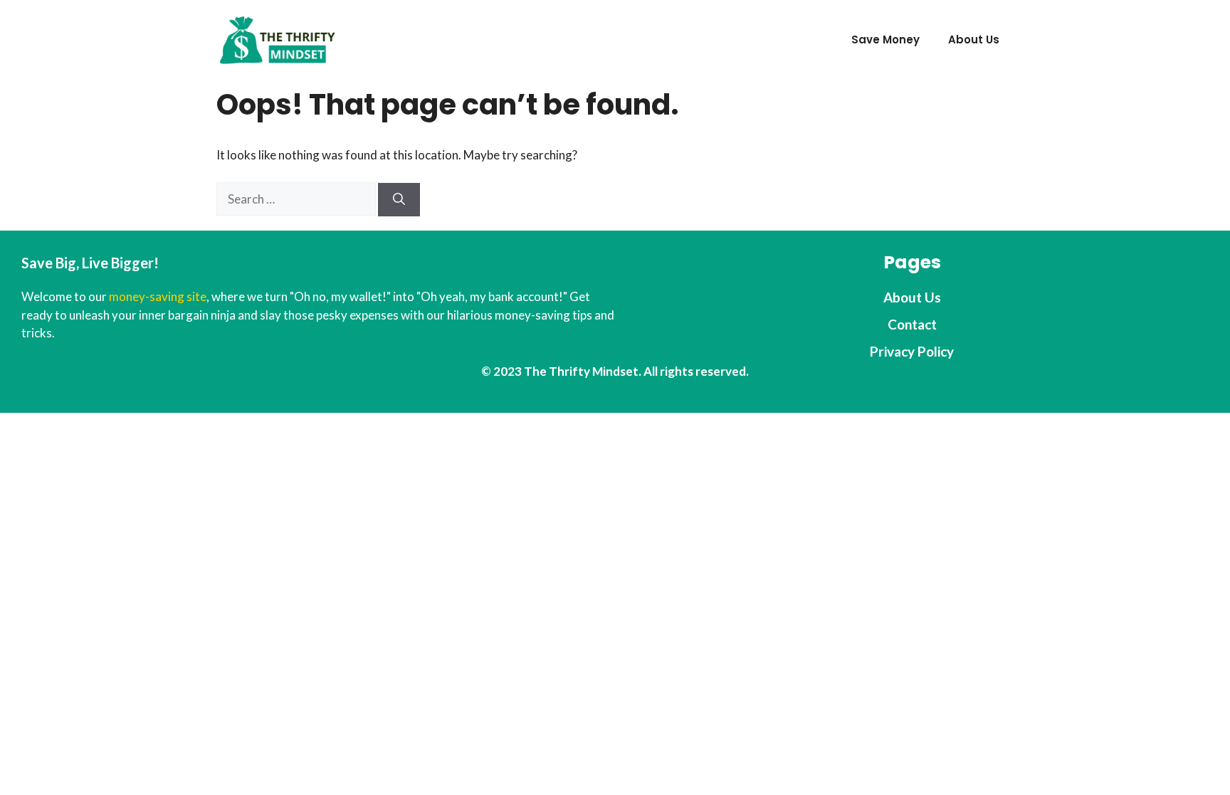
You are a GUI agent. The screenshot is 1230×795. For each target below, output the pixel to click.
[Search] (399, 200)
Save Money (885, 39)
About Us (973, 39)
